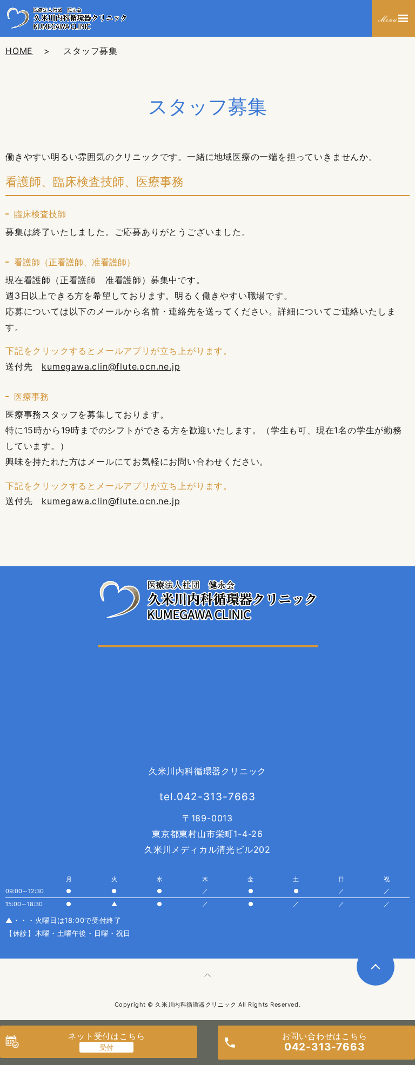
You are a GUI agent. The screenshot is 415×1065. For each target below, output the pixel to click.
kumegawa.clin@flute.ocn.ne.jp (111, 366)
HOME (19, 50)
